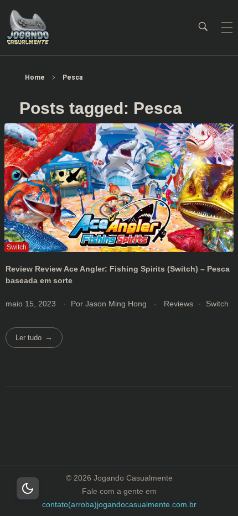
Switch (217, 303)
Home (35, 77)
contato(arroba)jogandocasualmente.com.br (119, 504)
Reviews (178, 303)
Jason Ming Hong (117, 303)
